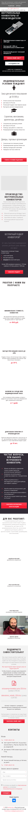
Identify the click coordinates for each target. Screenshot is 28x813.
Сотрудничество (14, 63)
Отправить (6, 793)
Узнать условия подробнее (14, 160)
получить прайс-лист (14, 721)
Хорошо (18, 5)
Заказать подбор (14, 272)
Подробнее (11, 5)
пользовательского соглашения (12, 789)
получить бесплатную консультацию (14, 505)
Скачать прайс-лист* (14, 58)
